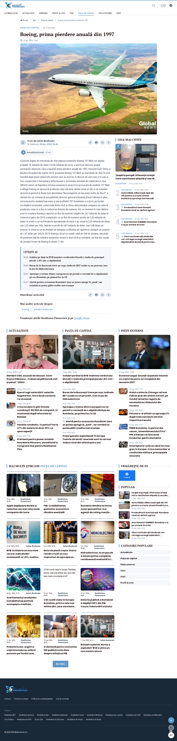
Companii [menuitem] (43, 13)
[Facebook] (171, 5)
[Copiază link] (90, 142)
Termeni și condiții (21, 699)
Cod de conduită (62, 699)
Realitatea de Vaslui (75, 719)
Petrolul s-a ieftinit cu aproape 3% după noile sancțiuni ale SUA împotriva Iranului (149, 417)
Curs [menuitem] (118, 13)
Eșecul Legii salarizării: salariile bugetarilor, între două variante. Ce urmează (36, 396)
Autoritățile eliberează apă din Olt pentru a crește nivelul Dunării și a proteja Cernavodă (137, 196)
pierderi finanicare (43, 309)
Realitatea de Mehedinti (153, 715)
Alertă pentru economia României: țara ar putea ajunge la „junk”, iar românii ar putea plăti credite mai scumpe (66, 284)
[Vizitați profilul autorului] (23, 142)
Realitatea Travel (77, 715)
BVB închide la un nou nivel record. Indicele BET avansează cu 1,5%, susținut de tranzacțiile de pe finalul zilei (23, 557)
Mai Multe (60, 664)
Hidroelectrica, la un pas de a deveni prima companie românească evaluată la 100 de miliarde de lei (97, 557)
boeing (25, 309)
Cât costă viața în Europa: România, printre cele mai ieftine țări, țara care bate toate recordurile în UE (59, 604)
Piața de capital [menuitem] (86, 13)
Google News (81, 318)
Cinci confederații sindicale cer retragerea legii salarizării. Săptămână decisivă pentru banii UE (139, 240)
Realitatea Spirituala (60, 715)
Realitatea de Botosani (55, 719)
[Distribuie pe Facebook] (96, 142)
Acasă (25, 20)
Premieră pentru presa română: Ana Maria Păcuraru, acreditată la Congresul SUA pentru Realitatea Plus (37, 444)
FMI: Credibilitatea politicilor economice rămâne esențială (56, 509)
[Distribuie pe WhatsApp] (102, 142)
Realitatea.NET (10, 715)
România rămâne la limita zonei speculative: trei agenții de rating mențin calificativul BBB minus (96, 510)
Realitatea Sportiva (26, 715)
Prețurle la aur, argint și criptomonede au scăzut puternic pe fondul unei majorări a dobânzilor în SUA (21, 653)
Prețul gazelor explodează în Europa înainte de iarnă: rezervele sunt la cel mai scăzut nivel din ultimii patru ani (87, 439)
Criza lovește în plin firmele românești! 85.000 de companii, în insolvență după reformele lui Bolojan (37, 411)
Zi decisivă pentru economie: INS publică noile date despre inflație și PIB (60, 650)
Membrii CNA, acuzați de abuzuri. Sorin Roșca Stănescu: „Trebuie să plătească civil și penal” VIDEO (32, 379)
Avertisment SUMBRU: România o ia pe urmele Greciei (139, 223)
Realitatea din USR (133, 715)
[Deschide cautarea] (154, 5)
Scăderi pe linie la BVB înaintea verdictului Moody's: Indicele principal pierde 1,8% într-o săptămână (66, 259)
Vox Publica (9, 719)
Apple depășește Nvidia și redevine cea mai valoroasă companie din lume (23, 509)
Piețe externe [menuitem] (105, 13)
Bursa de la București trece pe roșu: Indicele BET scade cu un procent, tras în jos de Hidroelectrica (68, 267)
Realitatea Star (43, 715)
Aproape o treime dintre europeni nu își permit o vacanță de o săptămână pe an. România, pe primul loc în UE (69, 275)
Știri (34, 20)
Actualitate (120, 184)
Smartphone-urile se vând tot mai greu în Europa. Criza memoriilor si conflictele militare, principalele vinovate (149, 450)
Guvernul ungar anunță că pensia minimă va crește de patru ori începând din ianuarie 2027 (143, 379)
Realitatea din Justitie (114, 715)
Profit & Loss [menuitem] (58, 13)
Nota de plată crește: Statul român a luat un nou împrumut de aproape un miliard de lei (60, 555)
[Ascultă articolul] (171, 720)
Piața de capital (47, 20)
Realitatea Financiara (26, 500)
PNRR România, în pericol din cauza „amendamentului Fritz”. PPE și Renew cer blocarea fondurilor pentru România (148, 433)
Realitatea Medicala (94, 715)
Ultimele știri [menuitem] (11, 13)
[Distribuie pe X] (108, 142)
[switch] (163, 5)
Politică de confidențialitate (42, 699)
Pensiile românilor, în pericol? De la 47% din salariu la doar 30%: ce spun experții (37, 428)
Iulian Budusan (46, 140)
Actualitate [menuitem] (28, 13)
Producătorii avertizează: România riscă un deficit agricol (138, 209)
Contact (7, 699)
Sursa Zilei (39, 719)
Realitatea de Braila (93, 719)
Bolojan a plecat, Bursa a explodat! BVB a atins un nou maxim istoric (95, 648)
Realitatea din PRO (24, 719)
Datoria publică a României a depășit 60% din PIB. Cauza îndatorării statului (97, 603)
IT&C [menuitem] (72, 13)
